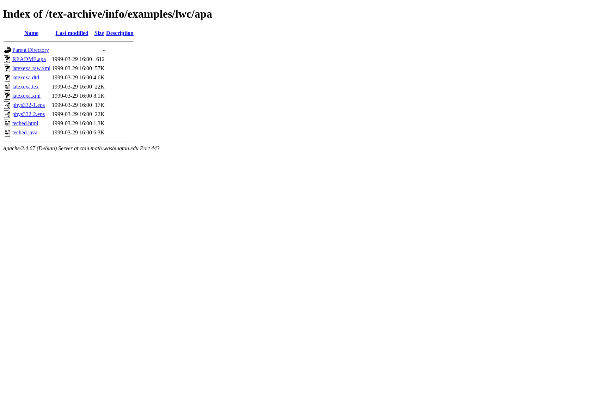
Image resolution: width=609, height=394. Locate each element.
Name (31, 33)
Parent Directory (30, 50)
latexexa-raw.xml (31, 68)
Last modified (72, 33)
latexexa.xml (26, 96)
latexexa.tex (25, 87)
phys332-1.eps (28, 105)
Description (120, 33)
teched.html (25, 123)
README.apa (29, 59)
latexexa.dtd (25, 77)
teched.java (24, 132)
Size (99, 33)
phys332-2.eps (28, 114)
